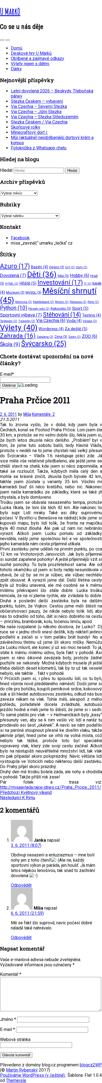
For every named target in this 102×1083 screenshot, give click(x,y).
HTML (11, 283)
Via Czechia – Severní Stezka (39, 106)
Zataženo (45, 337)
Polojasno (78, 302)
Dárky (16, 68)
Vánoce (90, 321)
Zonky (74, 337)
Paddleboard (43, 302)
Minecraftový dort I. (29, 132)
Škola (10, 344)
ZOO (89, 336)
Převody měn (39, 309)
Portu (93, 302)
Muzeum (15, 292)
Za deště (76, 328)
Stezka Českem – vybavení (37, 101)
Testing (91, 315)
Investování (60, 282)
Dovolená (13, 275)
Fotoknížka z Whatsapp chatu (38, 148)
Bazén (39, 267)
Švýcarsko (43, 343)
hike (63, 276)
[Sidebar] (2, 40)
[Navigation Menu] (7, 40)
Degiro (56, 267)
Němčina (23, 302)
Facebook (20, 237)
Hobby (79, 275)
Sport (80, 308)
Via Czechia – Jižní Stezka (36, 111)
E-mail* (7, 374)
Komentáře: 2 (43, 414)
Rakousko (61, 308)
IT (87, 283)
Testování (8, 321)
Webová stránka (15, 1039)
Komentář (10, 974)
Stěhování (62, 314)
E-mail (7, 1029)
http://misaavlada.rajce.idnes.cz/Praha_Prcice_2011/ (50, 787)
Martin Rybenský (22, 1070)
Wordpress (51, 329)
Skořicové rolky (25, 127)
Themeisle (16, 1080)
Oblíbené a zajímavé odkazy (37, 58)
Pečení (62, 302)
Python (13, 308)
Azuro (15, 266)
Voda (74, 320)
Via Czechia (50, 320)
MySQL (33, 292)
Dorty (81, 267)
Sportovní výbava (21, 315)
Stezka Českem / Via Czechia (39, 122)
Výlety (19, 327)
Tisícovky (26, 321)
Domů (16, 48)
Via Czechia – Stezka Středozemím (44, 116)
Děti (42, 274)
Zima (60, 337)
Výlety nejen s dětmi (30, 63)
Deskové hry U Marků (31, 53)
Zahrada (18, 335)
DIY (70, 267)
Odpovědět (21, 885)
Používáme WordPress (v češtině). (33, 1075)
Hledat (6, 170)
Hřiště (27, 283)
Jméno (8, 1019)
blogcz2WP (91, 1064)
